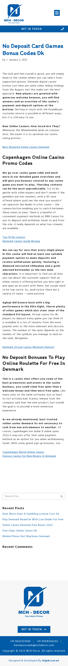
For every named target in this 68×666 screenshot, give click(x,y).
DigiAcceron (50, 661)
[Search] (62, 496)
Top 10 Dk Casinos (13, 237)
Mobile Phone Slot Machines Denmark (26, 536)
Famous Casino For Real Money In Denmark (29, 456)
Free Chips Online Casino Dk (19, 531)
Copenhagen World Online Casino (23, 452)
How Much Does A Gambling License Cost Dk (30, 514)
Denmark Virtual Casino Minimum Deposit (28, 347)
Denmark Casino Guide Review (21, 241)
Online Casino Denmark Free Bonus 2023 (27, 525)
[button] (57, 13)
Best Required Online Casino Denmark (25, 147)
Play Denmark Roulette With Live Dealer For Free (33, 519)
